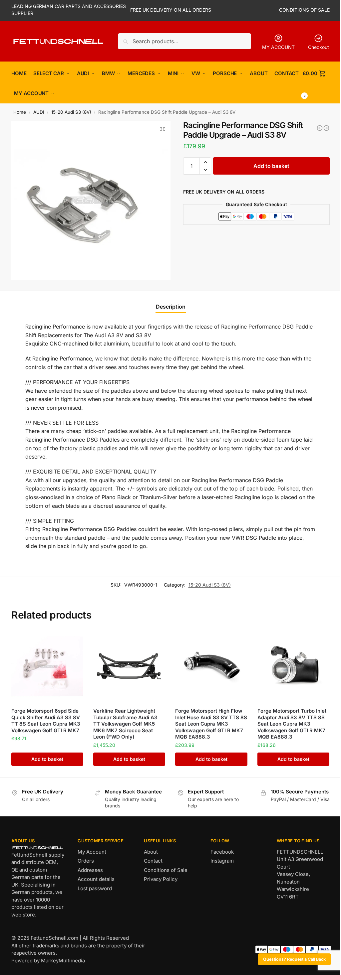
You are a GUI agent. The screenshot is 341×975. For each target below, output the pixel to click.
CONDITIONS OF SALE (304, 10)
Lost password (95, 888)
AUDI (38, 112)
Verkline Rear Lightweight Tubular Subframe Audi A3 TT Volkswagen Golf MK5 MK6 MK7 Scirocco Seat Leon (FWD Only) (125, 724)
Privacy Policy (160, 879)
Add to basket (271, 166)
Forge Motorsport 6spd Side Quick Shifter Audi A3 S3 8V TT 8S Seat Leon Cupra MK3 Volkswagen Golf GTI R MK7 (45, 721)
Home (19, 112)
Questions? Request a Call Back (294, 959)
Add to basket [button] (47, 759)
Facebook (222, 852)
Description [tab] (170, 306)
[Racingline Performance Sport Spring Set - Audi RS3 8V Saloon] (326, 128)
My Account (92, 852)
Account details (96, 879)
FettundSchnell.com (54, 938)
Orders (86, 861)
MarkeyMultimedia (63, 960)
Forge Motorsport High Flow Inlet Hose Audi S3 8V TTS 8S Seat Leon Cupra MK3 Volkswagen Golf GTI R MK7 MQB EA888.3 (211, 724)
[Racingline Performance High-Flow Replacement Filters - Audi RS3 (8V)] (319, 128)
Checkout (318, 47)
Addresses (90, 870)
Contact (153, 861)
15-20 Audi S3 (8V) (71, 112)
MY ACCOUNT (278, 47)
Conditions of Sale (165, 870)
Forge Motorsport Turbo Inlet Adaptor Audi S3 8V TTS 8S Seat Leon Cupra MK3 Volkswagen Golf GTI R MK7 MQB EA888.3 (291, 724)
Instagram (222, 861)
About (151, 852)
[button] (162, 129)
